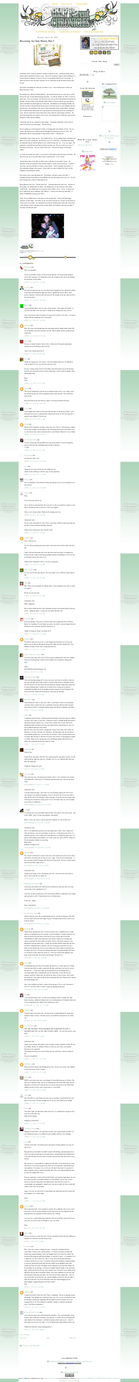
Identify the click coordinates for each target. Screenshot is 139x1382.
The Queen (27, 774)
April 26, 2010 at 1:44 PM (34, 515)
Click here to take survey (85, 145)
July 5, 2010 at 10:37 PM (34, 769)
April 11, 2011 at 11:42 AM (35, 1059)
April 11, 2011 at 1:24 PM (34, 1103)
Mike (25, 583)
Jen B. (26, 963)
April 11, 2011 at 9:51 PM (34, 1201)
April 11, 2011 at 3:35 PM (34, 1123)
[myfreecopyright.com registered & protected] (69, 1361)
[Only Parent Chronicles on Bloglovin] (108, 150)
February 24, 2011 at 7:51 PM (36, 1005)
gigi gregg (27, 929)
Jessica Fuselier (28, 1026)
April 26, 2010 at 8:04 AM (34, 354)
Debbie (26, 715)
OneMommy (28, 1064)
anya (25, 466)
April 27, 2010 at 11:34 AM (35, 634)
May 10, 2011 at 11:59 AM (34, 1228)
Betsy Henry (28, 699)
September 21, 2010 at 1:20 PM (37, 823)
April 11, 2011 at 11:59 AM (35, 1072)
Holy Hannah (28, 455)
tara (25, 994)
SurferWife (27, 749)
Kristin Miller (51, 1378)
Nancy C (26, 479)
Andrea (26, 424)
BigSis (26, 305)
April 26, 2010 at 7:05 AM (34, 300)
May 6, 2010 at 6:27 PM (33, 672)
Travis (26, 388)
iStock (112, 164)
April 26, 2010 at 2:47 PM (34, 596)
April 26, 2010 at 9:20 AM (34, 403)
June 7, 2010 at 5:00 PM (34, 710)
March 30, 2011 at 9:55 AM (35, 1021)
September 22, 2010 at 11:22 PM (37, 847)
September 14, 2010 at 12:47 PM (37, 805)
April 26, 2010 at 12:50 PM (35, 488)
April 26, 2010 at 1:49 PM (34, 533)
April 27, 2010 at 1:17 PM (34, 649)
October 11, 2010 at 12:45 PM (36, 865)
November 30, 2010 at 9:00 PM (36, 908)
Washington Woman (30, 1128)
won (25, 810)
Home (48, 1338)
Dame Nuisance (28, 570)
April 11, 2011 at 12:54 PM (35, 1090)
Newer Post (23, 1338)
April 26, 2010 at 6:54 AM (34, 282)
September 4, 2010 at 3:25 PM (36, 784)
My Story (29, 252)
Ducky (26, 341)
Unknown (27, 325)
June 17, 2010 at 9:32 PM (34, 744)
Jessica (26, 408)
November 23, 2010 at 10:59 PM (37, 879)
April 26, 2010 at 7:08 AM (34, 320)
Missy (26, 1108)
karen (25, 1142)
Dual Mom (27, 267)
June (25, 359)
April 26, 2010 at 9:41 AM (34, 450)
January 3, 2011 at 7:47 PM (35, 958)
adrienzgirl (27, 619)
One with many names (30, 913)
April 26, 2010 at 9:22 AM (34, 419)
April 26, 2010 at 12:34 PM (35, 474)
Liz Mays (27, 287)
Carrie (26, 1077)
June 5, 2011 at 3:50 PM (34, 1287)
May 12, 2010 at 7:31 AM (34, 694)
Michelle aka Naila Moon (31, 884)
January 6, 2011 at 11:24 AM (36, 989)
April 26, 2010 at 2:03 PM (34, 578)
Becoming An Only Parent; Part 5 (37, 41)
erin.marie (27, 1246)
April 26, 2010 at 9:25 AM (34, 435)
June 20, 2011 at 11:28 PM (34, 1307)
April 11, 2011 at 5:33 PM (34, 1137)
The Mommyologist (30, 677)
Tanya (26, 1095)
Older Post (73, 1338)
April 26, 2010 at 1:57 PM (34, 565)
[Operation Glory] (87, 151)
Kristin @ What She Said (31, 1312)
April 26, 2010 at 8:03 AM (34, 336)
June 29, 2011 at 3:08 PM (34, 1330)
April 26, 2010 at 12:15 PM (35, 461)
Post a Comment (24, 1335)
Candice (26, 493)
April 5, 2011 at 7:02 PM (34, 1036)
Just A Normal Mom (30, 440)
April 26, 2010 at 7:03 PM (34, 614)
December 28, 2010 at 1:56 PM (36, 924)
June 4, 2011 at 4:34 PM (34, 1241)
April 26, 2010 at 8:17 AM (34, 383)
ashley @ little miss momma (32, 654)
